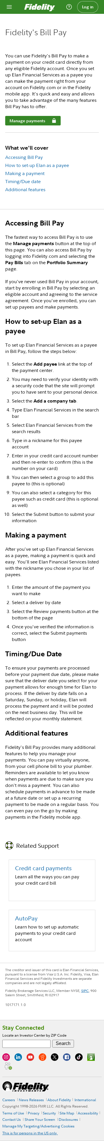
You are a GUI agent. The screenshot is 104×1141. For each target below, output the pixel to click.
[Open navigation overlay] (9, 7)
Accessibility (88, 1113)
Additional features (25, 189)
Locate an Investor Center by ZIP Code (34, 1035)
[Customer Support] (69, 7)
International (85, 1099)
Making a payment (24, 173)
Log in (88, 7)
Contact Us (11, 1119)
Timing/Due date (23, 181)
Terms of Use (13, 1113)
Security (49, 1113)
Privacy (33, 1113)
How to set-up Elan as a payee (37, 165)
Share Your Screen (40, 1119)
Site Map (67, 1113)
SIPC (85, 990)
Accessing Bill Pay (24, 157)
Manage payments (25, 121)
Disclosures (68, 1119)
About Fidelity (59, 1099)
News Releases (31, 1099)
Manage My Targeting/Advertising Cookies (38, 1126)
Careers (8, 1099)
